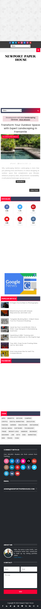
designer (5, 435)
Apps (3, 418)
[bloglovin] (22, 606)
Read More (20, 181)
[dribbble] (22, 43)
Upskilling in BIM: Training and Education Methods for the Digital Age (25, 336)
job (12, 435)
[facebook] (10, 43)
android (24, 431)
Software (18, 428)
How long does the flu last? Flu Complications (22, 352)
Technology (29, 428)
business (33, 431)
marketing (32, 435)
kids (24, 435)
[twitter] (13, 43)
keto (18, 435)
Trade (4, 431)
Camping (28, 418)
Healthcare (23, 425)
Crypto (4, 421)
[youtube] (30, 43)
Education (31, 421)
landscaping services (11, 137)
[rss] (26, 606)
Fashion (5, 425)
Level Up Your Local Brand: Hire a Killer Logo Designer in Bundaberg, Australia (23, 329)
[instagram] (27, 43)
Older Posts (34, 190)
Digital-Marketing (17, 421)
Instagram (34, 425)
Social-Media (7, 428)
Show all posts (24, 120)
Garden (13, 425)
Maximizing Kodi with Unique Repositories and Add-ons (21, 312)
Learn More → (18, 557)
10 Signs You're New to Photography (24, 303)
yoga (17, 438)
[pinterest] (19, 43)
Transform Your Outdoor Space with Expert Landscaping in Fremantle (20, 128)
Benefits (11, 418)
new (3, 438)
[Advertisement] (20, 20)
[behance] (25, 43)
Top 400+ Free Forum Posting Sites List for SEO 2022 (23, 344)
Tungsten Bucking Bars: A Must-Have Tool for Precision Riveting (24, 320)
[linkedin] (16, 43)
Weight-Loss (14, 431)
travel (9, 438)
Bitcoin (19, 418)
